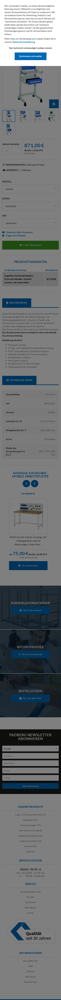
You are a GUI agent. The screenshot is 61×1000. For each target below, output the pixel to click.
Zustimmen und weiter (30, 56)
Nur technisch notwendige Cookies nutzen (30, 48)
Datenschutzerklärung (23, 42)
